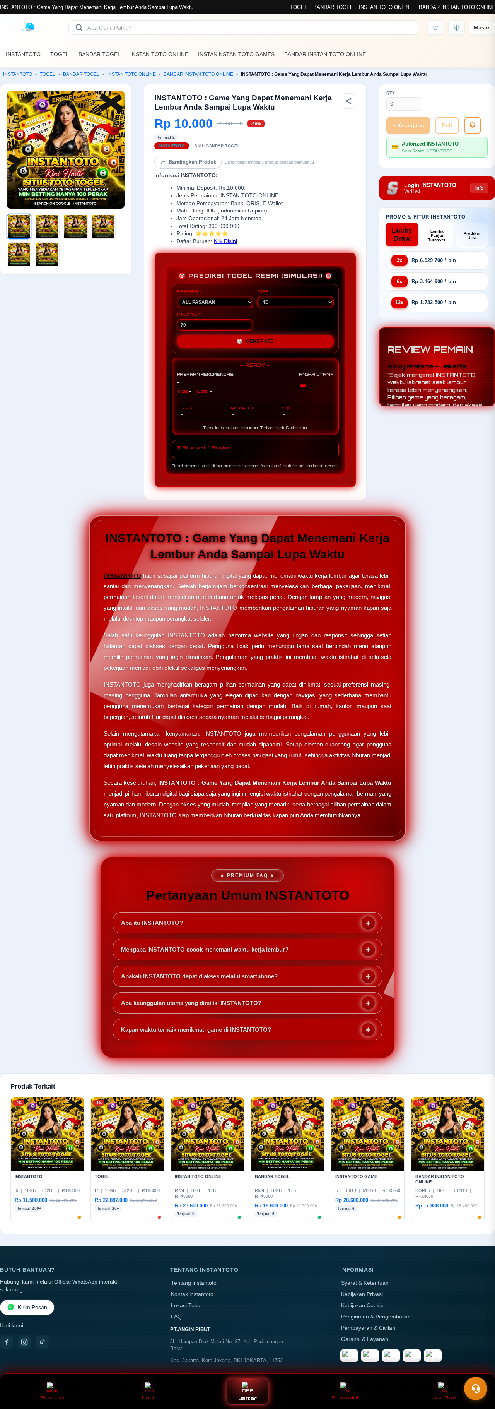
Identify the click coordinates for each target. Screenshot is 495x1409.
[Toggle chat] (475, 1388)
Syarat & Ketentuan (365, 1283)
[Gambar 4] (103, 226)
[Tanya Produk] (472, 125)
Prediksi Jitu (472, 235)
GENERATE (255, 341)
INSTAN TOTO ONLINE (386, 7)
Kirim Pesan (32, 1307)
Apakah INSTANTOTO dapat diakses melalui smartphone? (199, 976)
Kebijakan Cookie (362, 1305)
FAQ (176, 1317)
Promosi (52, 1397)
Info (479, 188)
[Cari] (79, 27)
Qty (390, 93)
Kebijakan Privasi (362, 1294)
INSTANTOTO (23, 54)
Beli (447, 125)
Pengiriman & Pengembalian (376, 1317)
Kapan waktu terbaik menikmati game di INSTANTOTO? (196, 1029)
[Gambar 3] (75, 226)
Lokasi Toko (185, 1305)
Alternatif (345, 1397)
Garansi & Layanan (364, 1339)
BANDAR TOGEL (333, 7)
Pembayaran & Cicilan (368, 1328)
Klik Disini (225, 241)
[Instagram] (24, 1342)
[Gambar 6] (47, 254)
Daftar (247, 1398)
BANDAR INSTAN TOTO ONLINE (457, 7)
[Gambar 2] (47, 226)
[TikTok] (42, 1342)
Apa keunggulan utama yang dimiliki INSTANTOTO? (191, 1003)
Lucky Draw (402, 234)
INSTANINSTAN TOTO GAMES (236, 54)
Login (150, 1397)
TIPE (263, 291)
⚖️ (456, 27)
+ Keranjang (408, 125)
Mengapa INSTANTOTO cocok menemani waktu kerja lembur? (204, 949)
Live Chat (443, 1397)
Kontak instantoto (192, 1294)
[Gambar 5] (19, 254)
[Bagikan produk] (348, 101)
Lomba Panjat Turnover (437, 235)
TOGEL (298, 7)
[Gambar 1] (19, 226)
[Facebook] (6, 1342)
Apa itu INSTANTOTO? (152, 922)
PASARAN (189, 291)
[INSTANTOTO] (29, 27)
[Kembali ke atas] (477, 1369)
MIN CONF (189, 314)
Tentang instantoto (194, 1283)
